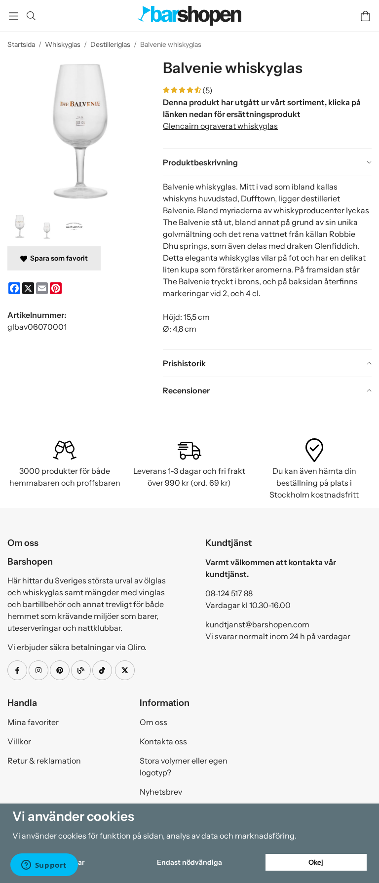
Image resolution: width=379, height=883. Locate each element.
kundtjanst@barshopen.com (257, 624)
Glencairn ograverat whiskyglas (220, 126)
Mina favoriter (33, 722)
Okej (315, 862)
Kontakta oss (163, 741)
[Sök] (30, 15)
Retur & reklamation (44, 761)
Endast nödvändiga (189, 862)
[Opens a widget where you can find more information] (44, 865)
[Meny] (13, 16)
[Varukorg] (365, 16)
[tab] (267, 162)
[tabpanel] (267, 262)
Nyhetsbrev (161, 792)
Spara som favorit (57, 258)
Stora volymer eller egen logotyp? (183, 766)
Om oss (153, 722)
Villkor (19, 741)
